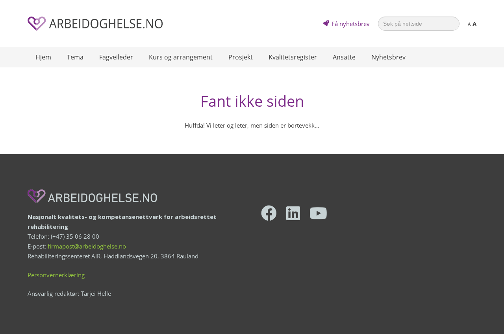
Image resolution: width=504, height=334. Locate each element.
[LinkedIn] (293, 213)
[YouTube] (318, 213)
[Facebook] (269, 213)
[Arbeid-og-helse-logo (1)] (95, 24)
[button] (87, 57)
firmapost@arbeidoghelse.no (87, 246)
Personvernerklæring (56, 275)
